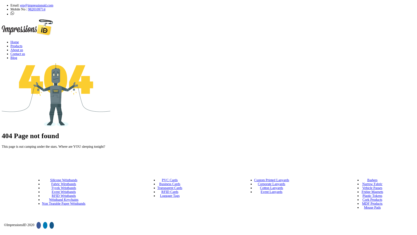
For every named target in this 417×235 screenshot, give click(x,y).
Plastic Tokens (372, 196)
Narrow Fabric (372, 184)
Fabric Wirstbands (63, 184)
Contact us (17, 54)
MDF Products (372, 203)
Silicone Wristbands (63, 180)
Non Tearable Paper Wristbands (63, 203)
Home (14, 42)
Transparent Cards (169, 188)
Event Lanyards (271, 192)
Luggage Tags (170, 196)
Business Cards (169, 184)
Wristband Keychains (63, 199)
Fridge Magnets (372, 192)
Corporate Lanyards (271, 184)
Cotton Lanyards (271, 188)
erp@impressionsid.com (36, 5)
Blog (13, 58)
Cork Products (372, 199)
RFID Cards (169, 192)
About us (16, 50)
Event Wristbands (64, 192)
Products (16, 46)
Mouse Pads (372, 207)
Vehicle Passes (372, 188)
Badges (372, 180)
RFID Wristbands (64, 196)
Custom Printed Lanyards (271, 180)
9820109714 (36, 9)
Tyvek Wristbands (63, 188)
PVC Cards (170, 180)
